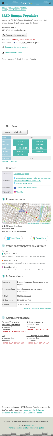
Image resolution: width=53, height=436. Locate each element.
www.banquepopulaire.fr (24, 183)
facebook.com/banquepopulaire (26, 187)
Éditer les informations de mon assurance (37, 308)
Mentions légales (15, 428)
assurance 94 (7, 413)
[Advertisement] (26, 91)
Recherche (50, 3)
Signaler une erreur (9, 161)
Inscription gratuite (37, 428)
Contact (26, 428)
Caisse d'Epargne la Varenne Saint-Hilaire (11, 323)
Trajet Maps (41, 238)
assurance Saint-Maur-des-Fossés (28, 413)
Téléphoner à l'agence (21, 174)
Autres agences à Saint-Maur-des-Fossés (19, 59)
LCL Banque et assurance (38, 336)
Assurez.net (29, 425)
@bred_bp (19, 192)
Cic (3, 336)
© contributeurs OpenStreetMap (40, 204)
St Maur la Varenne (35, 322)
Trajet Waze (15, 238)
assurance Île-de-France (34, 410)
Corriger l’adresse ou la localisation (39, 223)
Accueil (3, 3)
